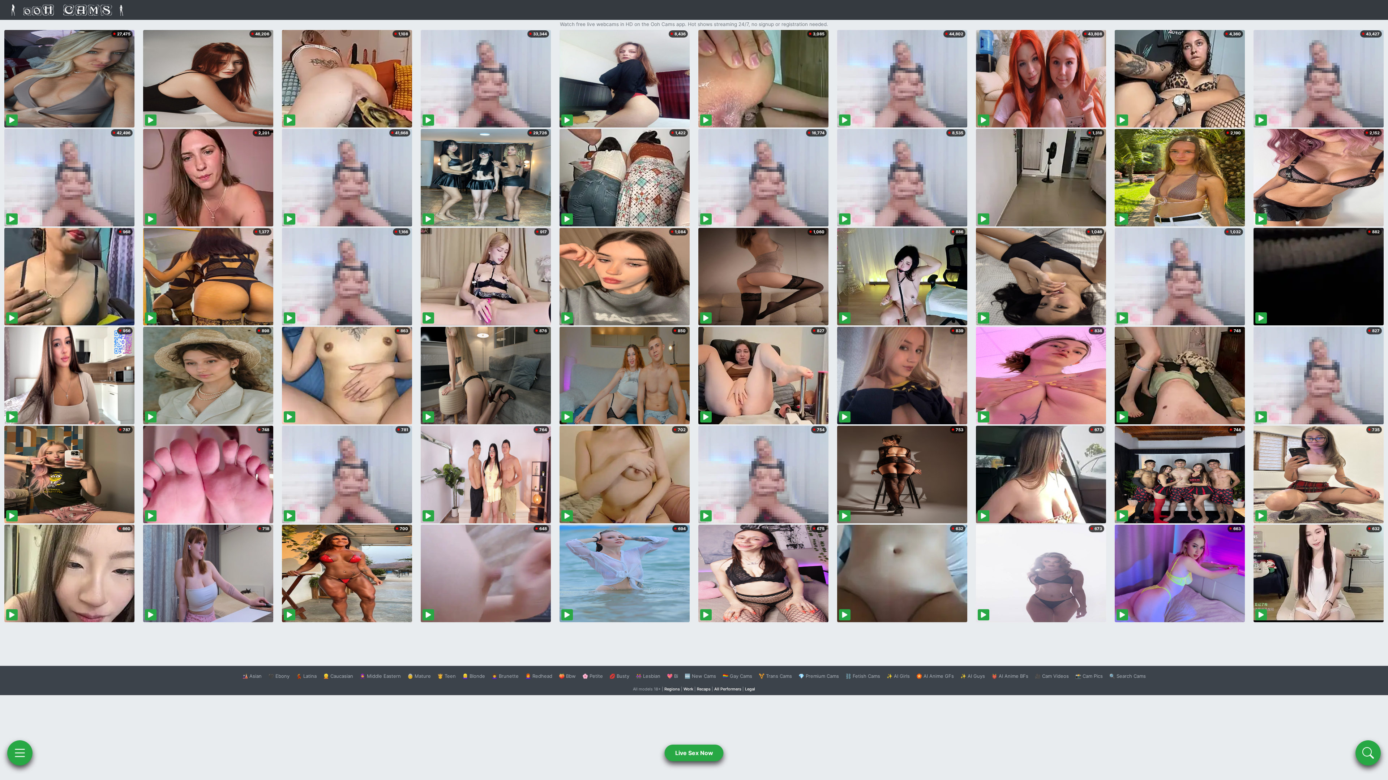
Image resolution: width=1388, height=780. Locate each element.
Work (688, 689)
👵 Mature (419, 676)
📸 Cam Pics (1089, 676)
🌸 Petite (592, 676)
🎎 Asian (252, 676)
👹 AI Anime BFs (1009, 676)
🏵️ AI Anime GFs (935, 676)
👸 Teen (446, 676)
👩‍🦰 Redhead (538, 676)
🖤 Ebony (279, 676)
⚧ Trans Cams (775, 676)
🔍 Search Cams (1127, 676)
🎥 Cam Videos (1052, 676)
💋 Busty (619, 676)
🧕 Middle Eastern (380, 676)
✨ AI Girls (898, 676)
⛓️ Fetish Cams (862, 676)
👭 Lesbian (648, 676)
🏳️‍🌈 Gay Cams (737, 676)
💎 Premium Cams (818, 676)
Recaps (704, 689)
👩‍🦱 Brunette (505, 676)
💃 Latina (306, 676)
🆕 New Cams (700, 676)
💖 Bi (672, 676)
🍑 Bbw (567, 676)
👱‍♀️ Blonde (473, 676)
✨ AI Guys (972, 676)
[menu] (20, 753)
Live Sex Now (694, 753)
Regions (672, 689)
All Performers (727, 689)
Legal (750, 689)
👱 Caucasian (338, 676)
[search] (1368, 753)
